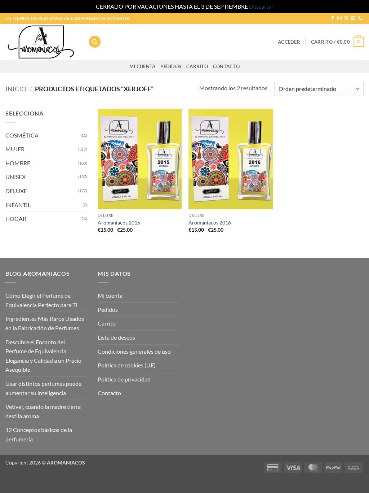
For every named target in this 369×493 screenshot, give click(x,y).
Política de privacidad (124, 379)
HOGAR (15, 218)
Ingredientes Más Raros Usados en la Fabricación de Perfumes (44, 323)
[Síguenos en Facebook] (332, 18)
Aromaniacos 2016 (209, 222)
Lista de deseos (116, 337)
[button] (289, 41)
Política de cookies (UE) (127, 365)
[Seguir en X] (346, 18)
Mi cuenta (142, 66)
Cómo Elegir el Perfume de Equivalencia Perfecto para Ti (41, 300)
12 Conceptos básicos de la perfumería (38, 434)
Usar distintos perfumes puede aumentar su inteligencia (43, 388)
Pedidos (170, 66)
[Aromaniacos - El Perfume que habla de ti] (41, 42)
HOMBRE (17, 163)
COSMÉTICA (22, 135)
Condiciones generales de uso (134, 351)
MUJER (15, 148)
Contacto (226, 66)
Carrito (197, 66)
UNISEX (15, 176)
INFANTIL (18, 204)
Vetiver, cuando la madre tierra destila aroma (43, 411)
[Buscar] (95, 42)
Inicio (15, 89)
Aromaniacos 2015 (119, 222)
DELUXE (16, 190)
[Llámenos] (360, 18)
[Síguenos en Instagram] (339, 18)
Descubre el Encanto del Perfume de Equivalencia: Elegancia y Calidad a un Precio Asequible (43, 356)
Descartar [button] (261, 6)
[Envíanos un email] (353, 18)
